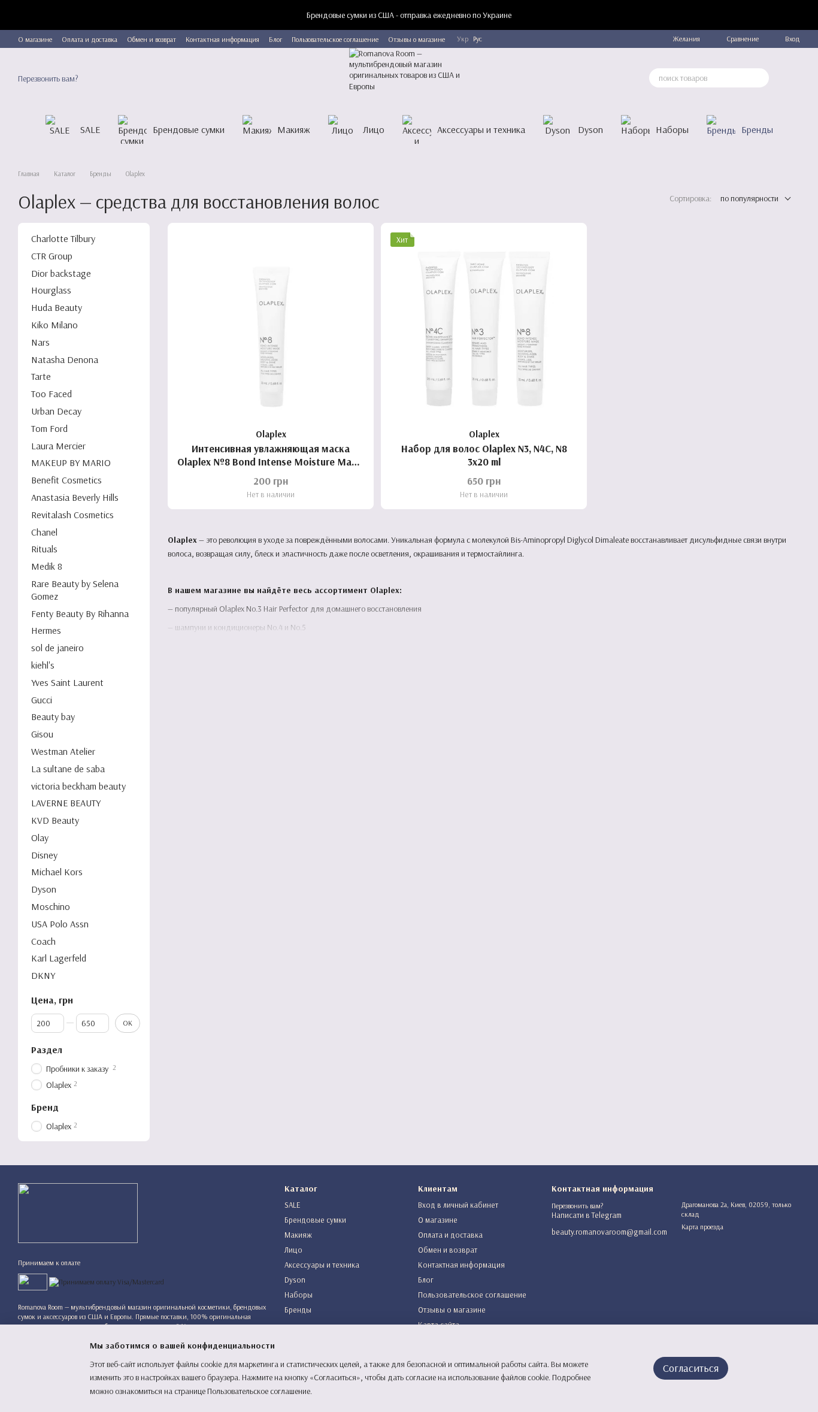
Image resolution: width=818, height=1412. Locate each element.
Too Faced (51, 394)
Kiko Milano (54, 325)
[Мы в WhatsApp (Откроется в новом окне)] (627, 39)
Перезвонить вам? (48, 78)
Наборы (672, 129)
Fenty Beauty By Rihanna (80, 613)
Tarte (41, 376)
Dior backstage (61, 273)
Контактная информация (222, 39)
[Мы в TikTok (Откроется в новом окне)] (641, 39)
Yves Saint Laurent (67, 682)
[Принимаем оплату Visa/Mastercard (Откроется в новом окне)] (106, 1281)
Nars (40, 342)
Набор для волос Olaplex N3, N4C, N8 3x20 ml (484, 455)
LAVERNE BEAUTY (66, 803)
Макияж (293, 129)
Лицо (373, 129)
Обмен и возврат (151, 39)
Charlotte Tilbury (63, 238)
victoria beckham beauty (78, 785)
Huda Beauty (56, 307)
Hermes (46, 630)
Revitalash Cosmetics (72, 515)
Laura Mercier (58, 445)
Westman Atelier (63, 751)
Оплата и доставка (89, 39)
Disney (44, 854)
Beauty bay (53, 716)
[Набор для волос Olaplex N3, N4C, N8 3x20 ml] (483, 325)
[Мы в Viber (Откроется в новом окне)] (612, 39)
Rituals (44, 549)
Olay (40, 837)
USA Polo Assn (60, 924)
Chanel (44, 531)
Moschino (50, 906)
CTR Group (51, 256)
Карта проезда (702, 1226)
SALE (90, 129)
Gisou (42, 734)
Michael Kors (57, 872)
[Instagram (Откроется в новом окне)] (598, 39)
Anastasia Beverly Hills (75, 497)
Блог (275, 39)
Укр (462, 39)
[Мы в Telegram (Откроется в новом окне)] (584, 39)
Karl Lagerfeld (58, 958)
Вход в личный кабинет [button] (458, 1205)
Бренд (45, 1107)
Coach (43, 941)
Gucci (41, 699)
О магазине (35, 39)
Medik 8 (46, 566)
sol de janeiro (57, 648)
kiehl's (42, 665)
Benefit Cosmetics (66, 480)
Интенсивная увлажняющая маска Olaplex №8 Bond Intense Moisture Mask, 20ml (270, 461)
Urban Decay (56, 411)
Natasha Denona (64, 359)
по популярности (749, 198)
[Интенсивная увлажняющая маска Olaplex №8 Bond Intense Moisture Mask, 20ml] (270, 325)
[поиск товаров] (759, 77)
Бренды (757, 129)
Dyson (590, 129)
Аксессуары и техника (481, 129)
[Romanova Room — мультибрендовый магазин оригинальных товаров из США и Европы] (78, 1212)
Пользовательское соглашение (335, 39)
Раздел (46, 1049)
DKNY (43, 975)
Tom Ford (49, 428)
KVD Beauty (55, 820)
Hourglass (51, 290)
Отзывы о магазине (416, 39)
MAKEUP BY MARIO (71, 462)
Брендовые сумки (189, 129)
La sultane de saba (68, 768)
